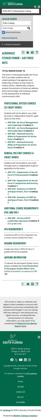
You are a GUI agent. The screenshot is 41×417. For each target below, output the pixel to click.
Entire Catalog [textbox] (8, 23)
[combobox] (20, 11)
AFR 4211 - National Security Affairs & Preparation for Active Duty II (22, 145)
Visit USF (20, 397)
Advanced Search (9, 38)
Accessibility (20, 402)
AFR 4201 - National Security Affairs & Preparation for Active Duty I (22, 136)
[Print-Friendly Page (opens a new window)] (32, 52)
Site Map (20, 386)
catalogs (7, 410)
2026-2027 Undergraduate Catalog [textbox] (17, 11)
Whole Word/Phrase (13, 32)
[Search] (28, 28)
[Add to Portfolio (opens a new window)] (27, 52)
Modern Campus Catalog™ (26, 415)
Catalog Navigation (12, 44)
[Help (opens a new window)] (36, 52)
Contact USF (20, 392)
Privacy (20, 381)
